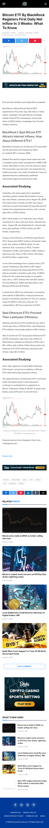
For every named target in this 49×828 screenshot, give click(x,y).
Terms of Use (32, 816)
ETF (31, 480)
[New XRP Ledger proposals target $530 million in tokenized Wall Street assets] (8, 783)
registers (12, 483)
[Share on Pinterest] (35, 40)
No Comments (9, 35)
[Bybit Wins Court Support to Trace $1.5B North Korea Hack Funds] (24, 635)
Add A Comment (24, 666)
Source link (7, 456)
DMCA (42, 816)
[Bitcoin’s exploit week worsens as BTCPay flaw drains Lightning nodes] (24, 558)
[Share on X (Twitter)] (22, 40)
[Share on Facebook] (8, 40)
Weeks (21, 483)
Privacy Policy (29, 812)
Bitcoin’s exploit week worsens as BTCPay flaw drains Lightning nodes (31, 740)
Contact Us (15, 812)
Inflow (38, 480)
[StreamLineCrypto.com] (24, 4)
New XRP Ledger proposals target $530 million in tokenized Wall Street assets (32, 783)
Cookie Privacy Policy (14, 816)
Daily (25, 480)
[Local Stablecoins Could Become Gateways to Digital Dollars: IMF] (24, 597)
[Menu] (3, 4)
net (5, 483)
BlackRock (16, 480)
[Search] (45, 4)
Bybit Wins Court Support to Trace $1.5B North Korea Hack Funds (31, 768)
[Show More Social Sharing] (44, 40)
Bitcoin (6, 480)
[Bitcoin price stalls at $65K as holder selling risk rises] (24, 520)
